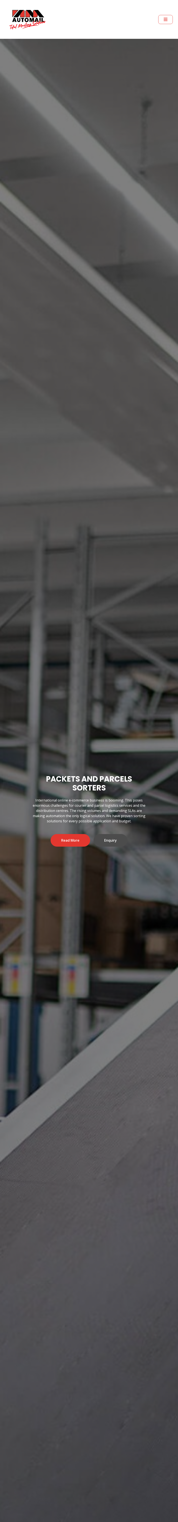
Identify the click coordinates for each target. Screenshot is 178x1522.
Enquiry (110, 836)
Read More (70, 836)
